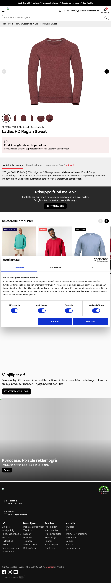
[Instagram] (10, 572)
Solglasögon (51, 544)
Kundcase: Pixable (11, 533)
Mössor (70, 530)
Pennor (48, 541)
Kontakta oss (55, 206)
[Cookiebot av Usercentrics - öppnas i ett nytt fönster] (96, 260)
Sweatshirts (26, 24)
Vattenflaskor (30, 544)
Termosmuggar (74, 548)
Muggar (70, 526)
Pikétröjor (50, 548)
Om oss (6, 526)
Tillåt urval (55, 321)
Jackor (69, 541)
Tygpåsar (28, 541)
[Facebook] (4, 572)
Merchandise (51, 530)
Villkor (5, 544)
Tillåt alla (90, 321)
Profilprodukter (53, 533)
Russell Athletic (37, 127)
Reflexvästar (30, 548)
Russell (26, 127)
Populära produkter (33, 526)
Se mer (7, 470)
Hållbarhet (7, 541)
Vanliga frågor (9, 530)
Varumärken (8, 551)
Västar (69, 544)
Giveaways (50, 537)
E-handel (50, 567)
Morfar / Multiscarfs (76, 533)
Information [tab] (55, 267)
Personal (6, 537)
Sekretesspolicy (10, 548)
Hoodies (27, 537)
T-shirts (27, 530)
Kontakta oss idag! (16, 391)
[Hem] (17, 10)
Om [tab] (91, 267)
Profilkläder (13, 24)
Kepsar (27, 533)
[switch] (42, 310)
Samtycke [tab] (19, 267)
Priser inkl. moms (11, 577)
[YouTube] (15, 572)
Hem (4, 24)
